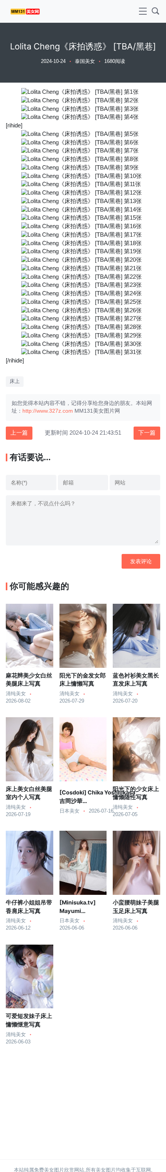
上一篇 (19, 433)
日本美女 (69, 811)
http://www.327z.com (47, 411)
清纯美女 (16, 693)
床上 (15, 381)
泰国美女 (85, 61)
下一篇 (147, 433)
